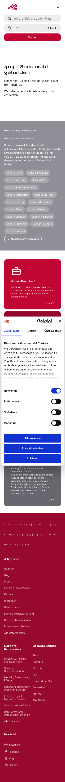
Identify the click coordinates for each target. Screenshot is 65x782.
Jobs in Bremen (37, 209)
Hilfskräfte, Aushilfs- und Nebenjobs (16, 660)
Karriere (8, 594)
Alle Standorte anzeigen (25, 238)
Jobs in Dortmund (40, 202)
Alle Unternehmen (14, 632)
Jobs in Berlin (14, 172)
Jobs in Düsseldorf (17, 194)
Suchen (32, 37)
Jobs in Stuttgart (44, 194)
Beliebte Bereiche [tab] (18, 138)
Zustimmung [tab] (11, 330)
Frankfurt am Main (43, 681)
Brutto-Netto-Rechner (17, 626)
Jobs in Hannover (42, 216)
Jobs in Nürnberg (17, 223)
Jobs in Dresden (16, 216)
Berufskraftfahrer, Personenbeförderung (17, 713)
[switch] (56, 401)
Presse (8, 581)
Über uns (9, 568)
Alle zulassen (32, 438)
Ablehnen (32, 458)
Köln (35, 674)
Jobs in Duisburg (42, 223)
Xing (11, 758)
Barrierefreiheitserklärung (19, 613)
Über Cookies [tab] (52, 330)
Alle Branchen (12, 721)
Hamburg (38, 661)
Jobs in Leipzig (15, 202)
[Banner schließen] (60, 321)
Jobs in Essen (14, 209)
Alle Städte (39, 700)
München (38, 668)
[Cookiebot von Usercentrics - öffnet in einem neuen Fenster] (38, 321)
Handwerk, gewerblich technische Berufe (17, 688)
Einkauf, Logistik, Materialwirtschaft (14, 698)
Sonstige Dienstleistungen (14, 669)
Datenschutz (11, 607)
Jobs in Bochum (16, 231)
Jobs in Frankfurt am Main (21, 187)
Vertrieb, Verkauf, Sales (17, 705)
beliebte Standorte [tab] (20, 130)
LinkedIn (13, 764)
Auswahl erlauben (33, 448)
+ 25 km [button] (48, 28)
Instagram (14, 744)
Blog (6, 575)
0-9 (27, 544)
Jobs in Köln (39, 180)
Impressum (10, 600)
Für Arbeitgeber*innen (17, 587)
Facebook (14, 751)
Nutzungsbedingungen (17, 620)
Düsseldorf (39, 687)
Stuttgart (38, 693)
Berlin (36, 655)
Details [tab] (32, 330)
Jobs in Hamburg (38, 172)
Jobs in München (16, 180)
